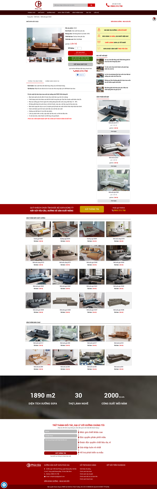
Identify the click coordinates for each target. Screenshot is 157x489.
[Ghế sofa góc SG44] (119, 253)
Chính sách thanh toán (86, 479)
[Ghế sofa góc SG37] (92, 300)
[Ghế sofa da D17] (92, 333)
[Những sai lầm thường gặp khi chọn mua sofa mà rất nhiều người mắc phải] (100, 82)
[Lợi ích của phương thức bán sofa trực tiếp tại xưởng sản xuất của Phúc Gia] (100, 75)
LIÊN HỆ (96, 12)
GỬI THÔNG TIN (92, 209)
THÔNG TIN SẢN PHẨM (35, 81)
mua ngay (113, 131)
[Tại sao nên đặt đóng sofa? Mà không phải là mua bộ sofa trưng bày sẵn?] (100, 61)
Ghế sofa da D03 (65, 366)
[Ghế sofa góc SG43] (38, 277)
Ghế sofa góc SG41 (92, 286)
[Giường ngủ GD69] (92, 229)
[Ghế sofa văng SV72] (38, 253)
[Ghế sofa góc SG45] (92, 253)
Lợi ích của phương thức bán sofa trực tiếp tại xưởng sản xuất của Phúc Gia (117, 75)
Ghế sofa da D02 (92, 366)
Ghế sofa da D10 (118, 343)
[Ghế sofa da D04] (38, 357)
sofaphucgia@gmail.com (57, 476)
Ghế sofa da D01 (118, 366)
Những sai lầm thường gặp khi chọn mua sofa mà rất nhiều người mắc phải (118, 81)
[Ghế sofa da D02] (92, 357)
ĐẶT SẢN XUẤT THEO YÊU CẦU (80, 58)
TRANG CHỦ (31, 12)
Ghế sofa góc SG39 (38, 310)
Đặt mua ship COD (80, 64)
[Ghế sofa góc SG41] (92, 277)
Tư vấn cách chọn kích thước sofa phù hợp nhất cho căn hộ (117, 68)
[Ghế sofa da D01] (119, 357)
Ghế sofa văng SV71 (65, 262)
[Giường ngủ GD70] (65, 229)
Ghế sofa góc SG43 (38, 286)
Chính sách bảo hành (86, 471)
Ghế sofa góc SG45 (92, 262)
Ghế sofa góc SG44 (118, 262)
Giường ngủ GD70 (65, 238)
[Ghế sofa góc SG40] (119, 277)
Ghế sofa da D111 (114, 123)
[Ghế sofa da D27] (113, 145)
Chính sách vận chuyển (86, 474)
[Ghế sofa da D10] (119, 333)
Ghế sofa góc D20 (114, 192)
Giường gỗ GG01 (38, 238)
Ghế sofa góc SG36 (118, 310)
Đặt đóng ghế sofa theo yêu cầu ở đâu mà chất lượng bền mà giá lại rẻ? (116, 88)
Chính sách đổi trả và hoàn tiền (88, 476)
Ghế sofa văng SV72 (38, 262)
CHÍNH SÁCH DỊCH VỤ (52, 81)
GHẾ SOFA (41, 12)
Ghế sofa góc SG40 (118, 286)
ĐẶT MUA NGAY (80, 53)
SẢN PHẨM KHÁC (77, 12)
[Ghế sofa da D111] (113, 111)
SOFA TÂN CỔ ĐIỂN (64, 12)
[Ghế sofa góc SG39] (38, 300)
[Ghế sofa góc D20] (113, 180)
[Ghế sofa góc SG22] (45, 42)
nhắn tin (81, 75)
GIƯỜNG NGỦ (51, 12)
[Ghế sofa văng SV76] (119, 229)
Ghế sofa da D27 (113, 157)
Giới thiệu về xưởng (85, 469)
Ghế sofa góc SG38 (65, 310)
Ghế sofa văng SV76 (118, 238)
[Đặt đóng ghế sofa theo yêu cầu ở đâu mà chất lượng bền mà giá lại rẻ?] (100, 89)
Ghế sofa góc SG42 (65, 286)
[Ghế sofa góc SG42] (65, 277)
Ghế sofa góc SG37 (92, 310)
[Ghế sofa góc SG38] (65, 300)
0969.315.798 (116, 6)
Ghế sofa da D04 (38, 366)
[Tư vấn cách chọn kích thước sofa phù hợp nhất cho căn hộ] (100, 69)
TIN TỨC (88, 12)
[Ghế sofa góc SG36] (119, 300)
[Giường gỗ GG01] (38, 229)
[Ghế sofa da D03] (65, 357)
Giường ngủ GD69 (92, 238)
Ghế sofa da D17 (92, 343)
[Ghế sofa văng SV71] (65, 253)
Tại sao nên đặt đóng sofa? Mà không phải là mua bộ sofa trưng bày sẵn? (117, 60)
